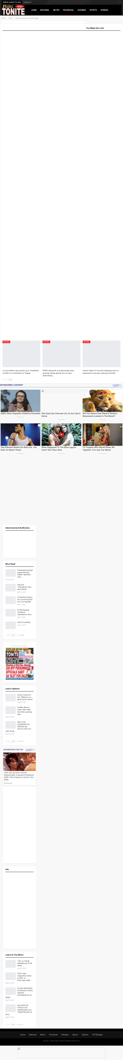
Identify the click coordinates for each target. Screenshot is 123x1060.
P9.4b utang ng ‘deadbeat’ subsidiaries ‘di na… (25, 612)
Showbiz (65, 1035)
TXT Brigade (97, 1035)
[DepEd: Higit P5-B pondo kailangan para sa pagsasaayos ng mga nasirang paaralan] (101, 354)
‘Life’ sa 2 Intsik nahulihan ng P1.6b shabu (24, 963)
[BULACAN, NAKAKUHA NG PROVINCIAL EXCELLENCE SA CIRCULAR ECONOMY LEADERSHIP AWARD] (10, 725)
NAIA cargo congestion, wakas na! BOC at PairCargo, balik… (24, 976)
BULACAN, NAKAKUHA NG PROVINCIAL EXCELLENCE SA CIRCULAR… (18, 726)
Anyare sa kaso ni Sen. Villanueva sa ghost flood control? (25, 697)
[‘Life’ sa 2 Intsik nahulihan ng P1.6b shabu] (10, 964)
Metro (42, 1035)
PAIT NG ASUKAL (24, 622)
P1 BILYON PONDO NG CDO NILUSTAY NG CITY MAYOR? (25, 599)
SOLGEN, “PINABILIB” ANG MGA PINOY (24, 587)
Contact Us (27, 2)
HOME (34, 10)
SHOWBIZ (82, 10)
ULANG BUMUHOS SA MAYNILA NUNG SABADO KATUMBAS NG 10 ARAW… (19, 993)
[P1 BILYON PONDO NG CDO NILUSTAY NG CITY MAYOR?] (10, 600)
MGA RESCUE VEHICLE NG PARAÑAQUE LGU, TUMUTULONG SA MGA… (18, 1010)
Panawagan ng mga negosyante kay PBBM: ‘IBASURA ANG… (25, 573)
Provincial (53, 1035)
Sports (75, 1035)
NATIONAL (44, 10)
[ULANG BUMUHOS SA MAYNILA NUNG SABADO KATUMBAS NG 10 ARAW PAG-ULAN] (10, 991)
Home (22, 1035)
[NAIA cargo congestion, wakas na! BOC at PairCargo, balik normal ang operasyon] (10, 976)
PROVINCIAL (68, 10)
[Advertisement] (61, 491)
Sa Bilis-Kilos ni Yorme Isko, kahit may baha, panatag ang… (24, 710)
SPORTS (93, 10)
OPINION (104, 10)
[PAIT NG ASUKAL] (10, 625)
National (6, 342)
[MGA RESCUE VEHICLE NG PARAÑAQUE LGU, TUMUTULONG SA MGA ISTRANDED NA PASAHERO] (10, 1008)
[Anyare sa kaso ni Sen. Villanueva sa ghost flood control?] (10, 698)
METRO (56, 10)
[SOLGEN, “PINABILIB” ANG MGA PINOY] (10, 588)
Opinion (85, 1035)
